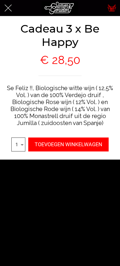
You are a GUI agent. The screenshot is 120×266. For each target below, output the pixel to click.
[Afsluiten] (8, 8)
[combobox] (18, 144)
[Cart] (112, 8)
